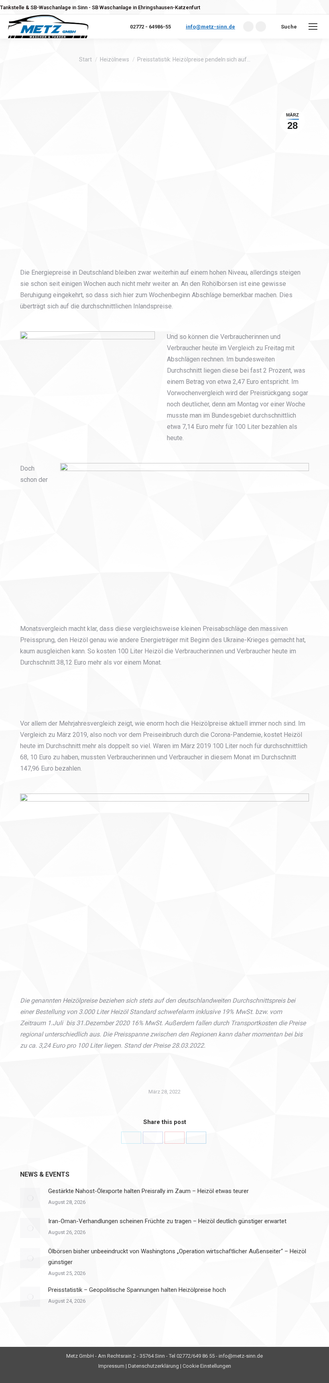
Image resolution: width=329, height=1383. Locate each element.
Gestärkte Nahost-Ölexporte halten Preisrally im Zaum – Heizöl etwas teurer (148, 1191)
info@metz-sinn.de (210, 27)
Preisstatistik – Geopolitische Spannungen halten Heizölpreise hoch (137, 1289)
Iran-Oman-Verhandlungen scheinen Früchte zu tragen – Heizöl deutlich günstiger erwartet (167, 1221)
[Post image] (30, 1198)
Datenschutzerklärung (153, 1366)
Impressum (111, 1366)
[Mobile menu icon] (313, 26)
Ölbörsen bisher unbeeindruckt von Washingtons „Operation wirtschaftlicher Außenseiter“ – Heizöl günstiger (177, 1257)
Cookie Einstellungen (207, 1366)
